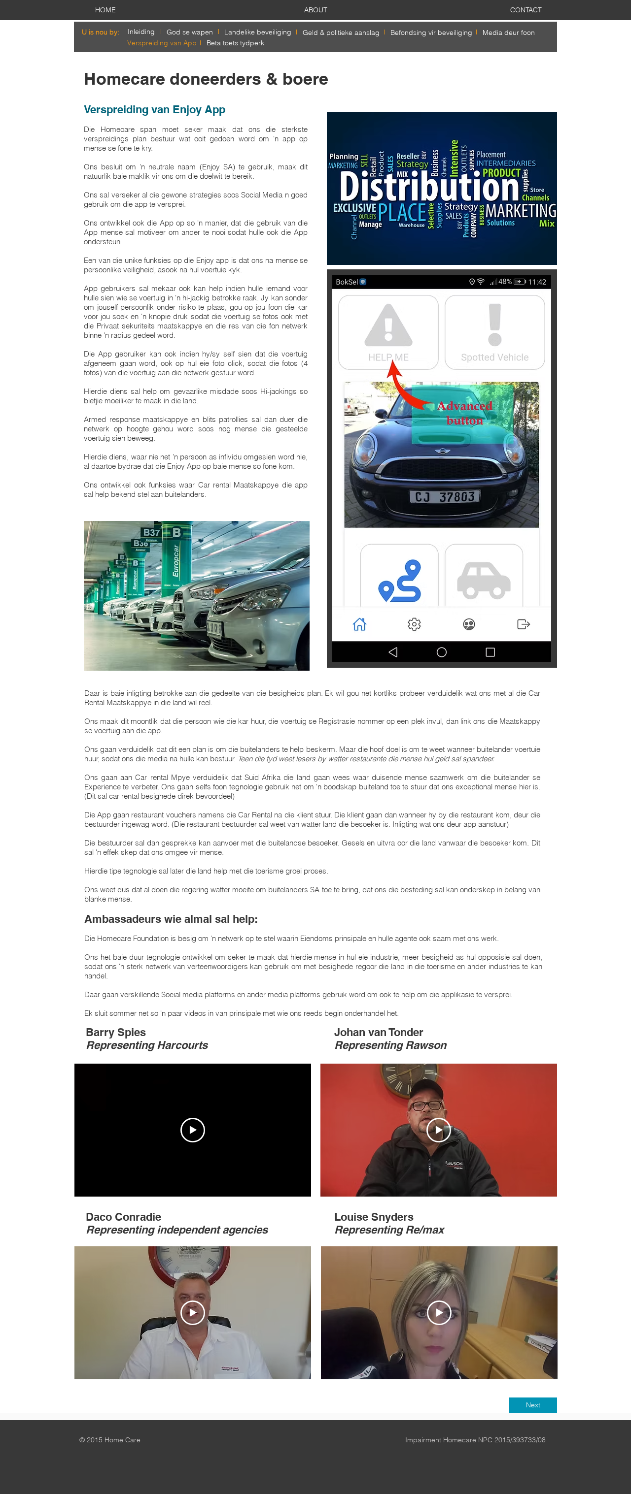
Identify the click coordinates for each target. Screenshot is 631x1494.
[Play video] (192, 1130)
